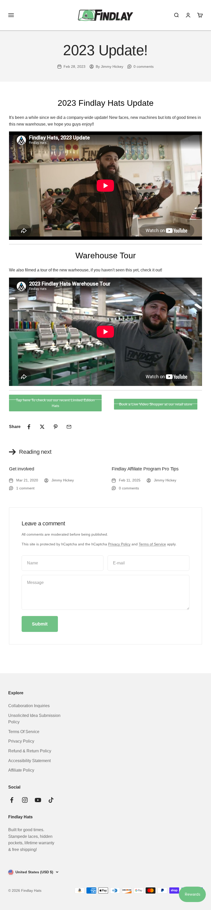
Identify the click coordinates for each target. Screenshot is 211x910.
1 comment (25, 488)
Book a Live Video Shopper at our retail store (155, 404)
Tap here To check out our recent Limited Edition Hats (55, 403)
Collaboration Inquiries (29, 706)
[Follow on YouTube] (37, 800)
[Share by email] (69, 427)
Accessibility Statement (29, 761)
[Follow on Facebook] (11, 800)
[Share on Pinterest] (55, 427)
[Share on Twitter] (42, 427)
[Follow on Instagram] (24, 800)
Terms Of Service (23, 731)
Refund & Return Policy (29, 751)
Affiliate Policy (21, 770)
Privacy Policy (119, 544)
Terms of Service (152, 544)
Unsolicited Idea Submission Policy (34, 718)
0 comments (144, 66)
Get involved (21, 468)
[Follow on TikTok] (51, 800)
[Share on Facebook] (29, 427)
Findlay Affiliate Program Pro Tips (145, 468)
